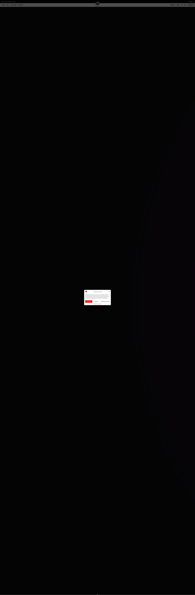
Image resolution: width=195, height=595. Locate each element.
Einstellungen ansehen (105, 301)
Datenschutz (96, 303)
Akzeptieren (88, 301)
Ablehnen (96, 301)
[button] (109, 291)
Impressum (99, 303)
